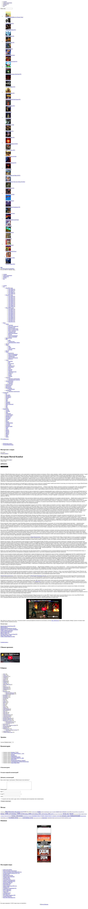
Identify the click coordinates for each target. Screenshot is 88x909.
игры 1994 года (11, 300)
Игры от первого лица (13, 328)
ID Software (8, 417)
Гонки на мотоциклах (13, 357)
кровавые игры (36, 815)
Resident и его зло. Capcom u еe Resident (9, 629)
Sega (7, 399)
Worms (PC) (8, 67)
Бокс (9, 346)
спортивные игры (27, 817)
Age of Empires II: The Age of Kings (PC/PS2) (15, 181)
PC (6, 393)
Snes (7, 405)
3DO (7, 400)
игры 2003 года (11, 312)
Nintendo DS (6, 688)
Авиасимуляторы (9, 381)
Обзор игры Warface (7, 869)
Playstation (8, 394)
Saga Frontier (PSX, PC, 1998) (17, 758)
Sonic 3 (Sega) (9, 226)
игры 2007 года (11, 315)
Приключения (9, 338)
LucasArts (8, 424)
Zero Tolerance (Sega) (10, 213)
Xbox (7, 407)
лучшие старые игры (45, 815)
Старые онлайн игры (7, 732)
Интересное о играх (7, 443)
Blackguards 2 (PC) (7, 883)
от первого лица (55, 815)
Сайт (2, 796)
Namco (7, 434)
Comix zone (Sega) (10, 245)
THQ (7, 428)
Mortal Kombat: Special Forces (7, 575)
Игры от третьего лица (13, 329)
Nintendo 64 (5, 686)
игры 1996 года (11, 303)
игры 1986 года (11, 290)
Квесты (7, 350)
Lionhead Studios (9, 422)
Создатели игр (9, 722)
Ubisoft (7, 429)
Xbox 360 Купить (55, 620)
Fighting (5, 682)
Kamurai (13, 754)
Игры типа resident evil (13, 326)
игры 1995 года (11, 301)
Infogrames (8, 418)
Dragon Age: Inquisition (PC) (9, 881)
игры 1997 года (11, 304)
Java (4, 685)
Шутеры (10, 334)
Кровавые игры (11, 327)
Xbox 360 (5, 712)
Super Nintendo (6, 709)
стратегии (44, 817)
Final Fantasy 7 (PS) (10, 124)
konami (21, 811)
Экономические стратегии (14, 379)
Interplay (7, 419)
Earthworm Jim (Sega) (10, 55)
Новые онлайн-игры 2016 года (10, 885)
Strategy (4, 707)
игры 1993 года (11, 299)
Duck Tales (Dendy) (10, 200)
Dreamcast (8, 401)
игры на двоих (68, 814)
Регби (9, 368)
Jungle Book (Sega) (10, 232)
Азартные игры (9, 384)
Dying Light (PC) (6, 884)
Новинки (5, 727)
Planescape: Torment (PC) (11, 162)
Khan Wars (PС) (6, 894)
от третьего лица (65, 816)
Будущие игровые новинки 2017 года (11, 873)
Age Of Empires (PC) (10, 93)
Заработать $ (6, 3)
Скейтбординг (11, 356)
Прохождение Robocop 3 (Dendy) (18, 760)
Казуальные (8, 386)
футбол (63, 817)
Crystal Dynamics (9, 414)
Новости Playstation (10, 693)
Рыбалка (10, 370)
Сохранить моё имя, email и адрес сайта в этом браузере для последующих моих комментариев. (23, 798)
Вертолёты (10, 382)
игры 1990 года (11, 296)
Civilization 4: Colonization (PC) (9, 888)
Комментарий (4, 789)
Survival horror (6, 710)
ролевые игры (13, 817)
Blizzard (7, 431)
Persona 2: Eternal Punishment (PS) (13, 207)
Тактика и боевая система (11, 729)
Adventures (5, 676)
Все (4, 6)
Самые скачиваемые (7, 2)
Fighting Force (38, 581)
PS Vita (4, 698)
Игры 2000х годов (10, 307)
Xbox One (5, 713)
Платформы (5, 392)
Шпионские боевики (12, 333)
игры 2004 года (11, 313)
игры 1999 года (11, 306)
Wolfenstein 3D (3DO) (15, 757)
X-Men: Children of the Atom (7, 630)
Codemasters (8, 413)
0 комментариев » (4, 642)
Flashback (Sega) (9, 48)
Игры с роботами (12, 331)
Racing (4, 702)
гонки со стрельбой (52, 811)
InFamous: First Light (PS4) (8, 876)
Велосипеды (11, 353)
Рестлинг (10, 349)
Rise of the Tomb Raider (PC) (9, 897)
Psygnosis (8, 425)
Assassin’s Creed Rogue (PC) (9, 880)
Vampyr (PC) (6, 891)
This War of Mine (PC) (7, 882)
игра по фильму (63, 811)
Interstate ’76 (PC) (15, 752)
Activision (8, 411)
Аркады (7, 343)
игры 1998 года (11, 305)
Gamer (10, 459)
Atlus (7, 412)
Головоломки (9, 385)
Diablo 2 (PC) (8, 169)
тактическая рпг (58, 817)
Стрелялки (10, 325)
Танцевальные (11, 389)
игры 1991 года (11, 297)
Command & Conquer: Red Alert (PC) (13, 74)
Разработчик (6, 408)
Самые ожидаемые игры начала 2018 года (12, 872)
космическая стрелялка (27, 815)
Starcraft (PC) (8, 118)
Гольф (9, 364)
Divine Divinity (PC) (10, 188)
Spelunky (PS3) (6, 874)
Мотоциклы (11, 367)
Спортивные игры (12, 371)
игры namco (60, 813)
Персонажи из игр (10, 721)
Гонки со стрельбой (12, 336)
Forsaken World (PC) (7, 896)
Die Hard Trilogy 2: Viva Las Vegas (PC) (9, 634)
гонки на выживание (45, 811)
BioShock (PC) (6, 887)
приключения (75, 816)
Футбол (10, 374)
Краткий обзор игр (10, 692)
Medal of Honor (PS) (10, 42)
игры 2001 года (11, 310)
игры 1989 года (11, 293)
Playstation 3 (8, 397)
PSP (6, 406)
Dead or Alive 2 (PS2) (10, 257)
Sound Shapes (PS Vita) (8, 875)
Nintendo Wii (6, 689)
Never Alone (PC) (7, 878)
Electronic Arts (9, 415)
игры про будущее (7, 815)
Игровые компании (7, 718)
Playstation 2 (8, 396)
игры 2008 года (11, 317)
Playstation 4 (5, 697)
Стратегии (8, 377)
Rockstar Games (9, 426)
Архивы (2, 742)
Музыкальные (9, 388)
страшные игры (50, 817)
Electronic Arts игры (14, 811)
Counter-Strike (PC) (10, 23)
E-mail (2, 794)
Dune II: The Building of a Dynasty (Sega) (14, 17)
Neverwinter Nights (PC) (11, 29)
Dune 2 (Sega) (9, 238)
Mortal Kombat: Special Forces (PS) (8, 626)
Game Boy (8, 403)
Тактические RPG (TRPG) (14, 342)
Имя (2, 791)
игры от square (81, 813)
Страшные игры (11, 332)
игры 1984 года (11, 289)
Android (5, 677)
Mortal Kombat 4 (4, 627)
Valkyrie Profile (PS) (10, 36)
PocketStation (14, 755)
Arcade (4, 678)
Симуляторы (8, 390)
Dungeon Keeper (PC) (10, 105)
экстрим (69, 817)
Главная (5, 285)
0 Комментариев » (5, 453)
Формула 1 (10, 358)
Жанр (4, 322)
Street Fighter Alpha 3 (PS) (6, 635)
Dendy (7, 398)
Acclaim (7, 410)
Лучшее (5, 5)
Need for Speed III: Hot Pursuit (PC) (13, 99)
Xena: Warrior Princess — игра (17, 753)
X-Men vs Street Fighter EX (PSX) (8, 636)
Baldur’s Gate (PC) (10, 131)
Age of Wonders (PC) (10, 137)
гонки (39, 811)
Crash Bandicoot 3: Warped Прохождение (20, 761)
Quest (4, 700)
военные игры (34, 811)
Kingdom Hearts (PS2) (10, 264)
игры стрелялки (17, 816)
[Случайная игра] (5, 439)
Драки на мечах (11, 348)
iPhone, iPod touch (9, 404)
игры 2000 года (11, 308)
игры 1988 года (11, 292)
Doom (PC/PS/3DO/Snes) (11, 251)
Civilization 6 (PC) (7, 892)
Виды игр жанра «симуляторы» (10, 870)
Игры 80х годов (9, 288)
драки (57, 811)
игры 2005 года (11, 314)
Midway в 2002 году (5, 633)
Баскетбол (10, 361)
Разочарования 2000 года (6, 631)
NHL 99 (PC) (14, 759)
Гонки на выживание (13, 335)
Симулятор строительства (14, 378)
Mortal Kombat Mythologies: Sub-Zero (38, 575)
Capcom (7, 432)
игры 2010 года (11, 319)
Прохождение (6, 728)
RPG (7, 339)
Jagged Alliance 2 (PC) (10, 150)
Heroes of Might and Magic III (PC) (13, 175)
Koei (7, 420)
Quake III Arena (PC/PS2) (11, 156)
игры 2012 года (11, 321)
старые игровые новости (37, 817)
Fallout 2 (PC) (8, 112)
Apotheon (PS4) (6, 877)
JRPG (9, 340)
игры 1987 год (11, 291)
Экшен (7, 324)
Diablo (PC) (8, 80)
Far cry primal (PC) (7, 890)
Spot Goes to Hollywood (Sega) (12, 219)
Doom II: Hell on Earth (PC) (11, 61)
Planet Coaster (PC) (7, 889)
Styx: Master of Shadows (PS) (9, 895)
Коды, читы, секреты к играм (9, 725)
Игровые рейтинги (7, 719)
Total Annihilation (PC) (10, 86)
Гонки (7, 351)
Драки (7, 344)
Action (4, 675)
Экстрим (10, 376)
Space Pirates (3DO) (15, 762)
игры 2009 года (11, 318)
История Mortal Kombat (8, 444)
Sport (4, 706)
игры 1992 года (11, 298)
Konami (7, 421)
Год (4, 286)
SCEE (7, 427)
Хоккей (10, 375)
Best (6, 811)
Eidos (7, 435)
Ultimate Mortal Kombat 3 (35, 537)
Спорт (7, 360)
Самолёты (10, 383)
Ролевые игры (11, 341)
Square (7, 436)
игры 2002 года (11, 311)
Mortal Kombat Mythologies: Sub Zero (8, 628)
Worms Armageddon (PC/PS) (12, 143)
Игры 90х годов (9, 294)
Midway (7, 433)
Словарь (5, 1)
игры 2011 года (11, 320)
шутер (66, 817)
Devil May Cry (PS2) (10, 194)
